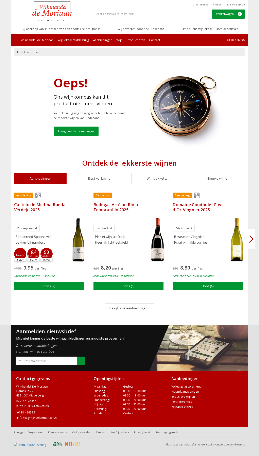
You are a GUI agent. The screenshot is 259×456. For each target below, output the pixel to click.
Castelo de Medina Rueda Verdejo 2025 (40, 207)
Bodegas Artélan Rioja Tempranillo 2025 (115, 207)
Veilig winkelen (81, 432)
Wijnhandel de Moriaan (37, 40)
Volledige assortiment (186, 386)
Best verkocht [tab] (99, 178)
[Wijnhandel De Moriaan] (52, 11)
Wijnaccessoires (182, 407)
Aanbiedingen (102, 40)
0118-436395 (200, 4)
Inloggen (217, 4)
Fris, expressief (27, 228)
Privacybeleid (142, 432)
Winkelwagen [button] (228, 14)
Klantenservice (236, 4)
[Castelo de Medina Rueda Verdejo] (78, 239)
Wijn (119, 40)
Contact (154, 40)
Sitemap (101, 432)
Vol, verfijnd (104, 228)
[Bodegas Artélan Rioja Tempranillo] (157, 239)
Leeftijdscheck (120, 432)
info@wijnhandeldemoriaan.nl (37, 418)
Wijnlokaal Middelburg (73, 40)
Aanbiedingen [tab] (40, 178)
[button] (20, 254)
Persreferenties (181, 402)
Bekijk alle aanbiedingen (128, 308)
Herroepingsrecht (167, 432)
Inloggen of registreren (29, 432)
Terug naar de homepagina (76, 131)
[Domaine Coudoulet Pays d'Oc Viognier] (237, 239)
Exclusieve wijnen (183, 396)
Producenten (136, 40)
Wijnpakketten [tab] (158, 178)
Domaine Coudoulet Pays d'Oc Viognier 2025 (198, 207)
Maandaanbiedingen (185, 391)
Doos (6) (49, 286)
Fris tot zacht (184, 228)
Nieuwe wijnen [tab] (217, 178)
